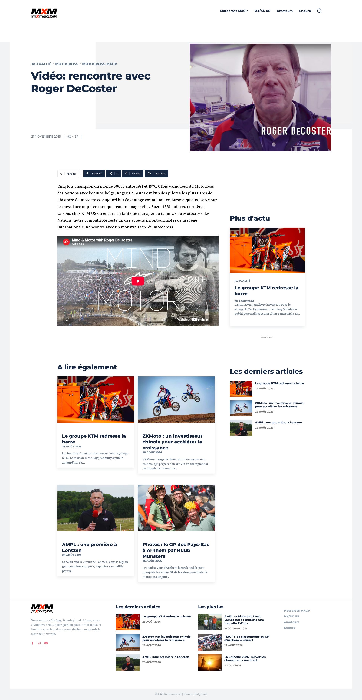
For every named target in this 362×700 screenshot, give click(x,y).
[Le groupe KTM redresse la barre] (95, 399)
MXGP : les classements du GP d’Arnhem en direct (246, 638)
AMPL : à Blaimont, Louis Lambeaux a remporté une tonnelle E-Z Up (244, 620)
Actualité (41, 64)
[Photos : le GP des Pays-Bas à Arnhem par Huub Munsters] (176, 508)
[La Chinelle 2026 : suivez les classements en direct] (210, 662)
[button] (319, 10)
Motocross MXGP (99, 64)
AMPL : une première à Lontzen (278, 422)
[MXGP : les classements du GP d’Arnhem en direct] (210, 642)
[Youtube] (46, 643)
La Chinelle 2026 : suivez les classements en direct (245, 658)
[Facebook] (32, 643)
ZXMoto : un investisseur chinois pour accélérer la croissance (172, 441)
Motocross (66, 64)
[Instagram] (39, 643)
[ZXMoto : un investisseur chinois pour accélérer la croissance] (176, 399)
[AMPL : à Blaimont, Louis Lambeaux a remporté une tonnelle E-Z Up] (210, 622)
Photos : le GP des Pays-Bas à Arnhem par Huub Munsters (176, 550)
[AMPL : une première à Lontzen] (95, 508)
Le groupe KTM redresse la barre (279, 383)
